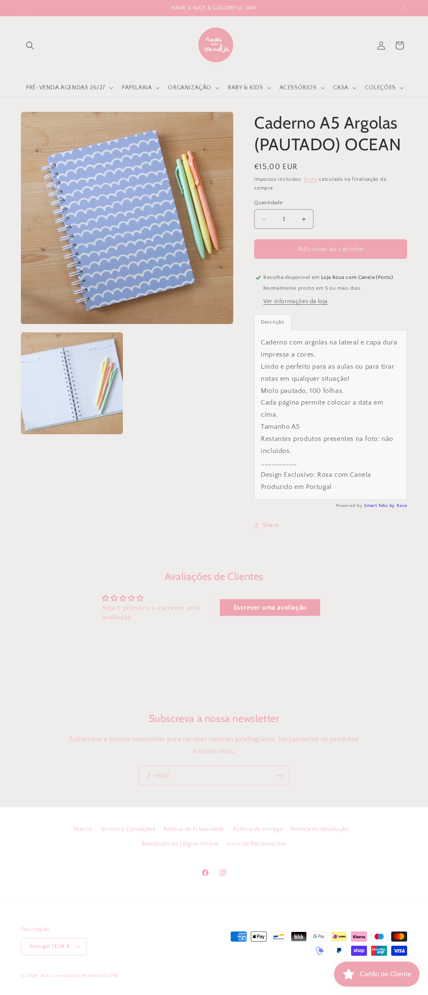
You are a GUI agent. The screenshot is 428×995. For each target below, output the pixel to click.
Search (82, 829)
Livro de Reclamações (256, 844)
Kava (402, 505)
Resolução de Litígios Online (180, 844)
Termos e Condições (127, 829)
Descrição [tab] (272, 322)
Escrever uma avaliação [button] (270, 607)
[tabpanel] (330, 414)
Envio (311, 179)
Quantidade (268, 202)
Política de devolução (320, 829)
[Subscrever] (279, 775)
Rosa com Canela (60, 975)
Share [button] (270, 525)
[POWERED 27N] (100, 975)
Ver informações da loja (295, 301)
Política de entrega (258, 829)
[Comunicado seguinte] (404, 8)
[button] (30, 45)
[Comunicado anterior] (24, 8)
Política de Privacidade (193, 829)
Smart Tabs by (380, 505)
